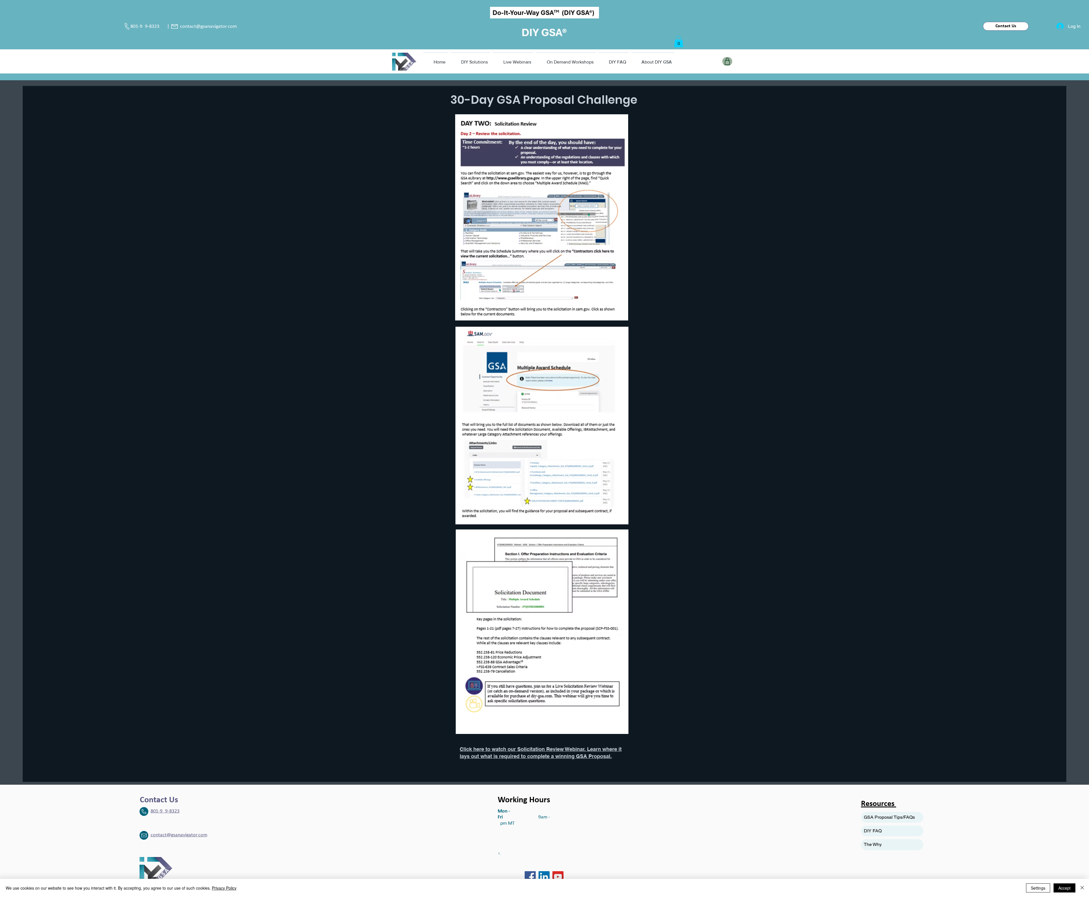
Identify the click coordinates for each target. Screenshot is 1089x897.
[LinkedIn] (544, 876)
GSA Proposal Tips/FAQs (889, 817)
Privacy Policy (224, 888)
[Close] (1082, 887)
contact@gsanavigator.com (208, 26)
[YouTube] (558, 876)
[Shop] (727, 61)
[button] (678, 41)
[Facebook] (530, 876)
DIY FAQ (873, 830)
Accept (1064, 888)
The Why (873, 844)
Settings (1038, 888)
